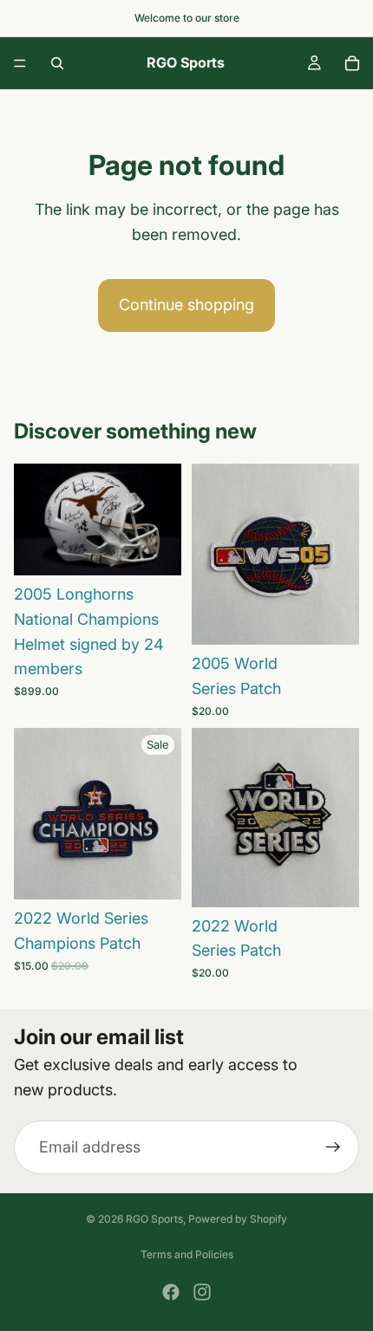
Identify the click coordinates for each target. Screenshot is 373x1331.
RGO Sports (154, 1218)
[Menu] (20, 63)
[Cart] (352, 63)
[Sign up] (333, 1147)
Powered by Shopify (237, 1218)
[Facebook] (170, 1292)
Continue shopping (186, 304)
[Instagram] (202, 1292)
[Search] (57, 63)
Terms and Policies (187, 1254)
